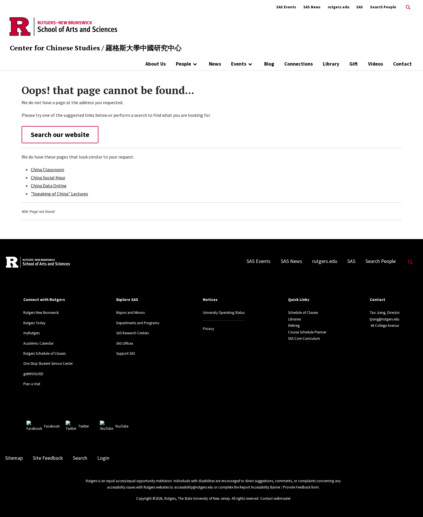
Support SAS (125, 353)
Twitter (83, 426)
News (215, 64)
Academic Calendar (38, 343)
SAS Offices (124, 343)
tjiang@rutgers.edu (384, 319)
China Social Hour (48, 177)
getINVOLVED (33, 373)
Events (238, 64)
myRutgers (31, 333)
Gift (353, 64)
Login (103, 458)
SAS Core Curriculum (304, 338)
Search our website (60, 134)
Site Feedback (48, 458)
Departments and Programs (137, 322)
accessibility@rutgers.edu (193, 487)
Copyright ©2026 (149, 498)
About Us (155, 64)
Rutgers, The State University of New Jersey (197, 498)
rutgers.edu (338, 7)
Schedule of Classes (303, 312)
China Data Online (48, 185)
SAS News (312, 7)
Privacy (208, 328)
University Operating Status (224, 312)
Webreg (294, 325)
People (183, 64)
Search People (383, 7)
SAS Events (286, 7)
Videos (375, 64)
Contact (402, 64)
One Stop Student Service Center (48, 363)
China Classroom (47, 169)
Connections (298, 64)
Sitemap (14, 458)
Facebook (52, 426)
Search (80, 458)
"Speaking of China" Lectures (59, 194)
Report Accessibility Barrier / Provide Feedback (275, 487)
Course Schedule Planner (307, 332)
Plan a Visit (31, 383)
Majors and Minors (130, 312)
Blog (269, 64)
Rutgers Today (34, 322)
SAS (359, 7)
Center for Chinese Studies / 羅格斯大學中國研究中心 (96, 47)
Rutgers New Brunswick (41, 312)
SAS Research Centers (132, 333)
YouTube (121, 426)
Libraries (294, 319)
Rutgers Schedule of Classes (44, 353)
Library (331, 64)
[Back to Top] (410, 503)
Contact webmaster (275, 498)
